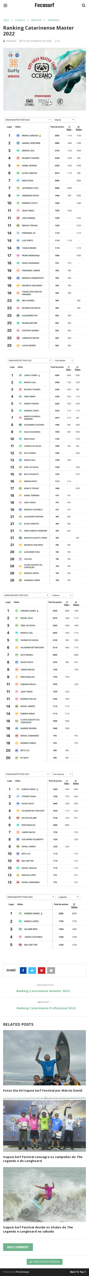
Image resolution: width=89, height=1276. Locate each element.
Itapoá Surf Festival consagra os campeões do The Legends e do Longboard (42, 1159)
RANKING (53, 20)
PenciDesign (22, 1272)
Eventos (20, 20)
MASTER (36, 20)
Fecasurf (44, 5)
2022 (6, 20)
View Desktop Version (46, 1261)
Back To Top (77, 1272)
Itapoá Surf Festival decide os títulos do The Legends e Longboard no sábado (38, 1229)
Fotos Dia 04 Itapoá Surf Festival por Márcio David (42, 1090)
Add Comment (18, 1247)
